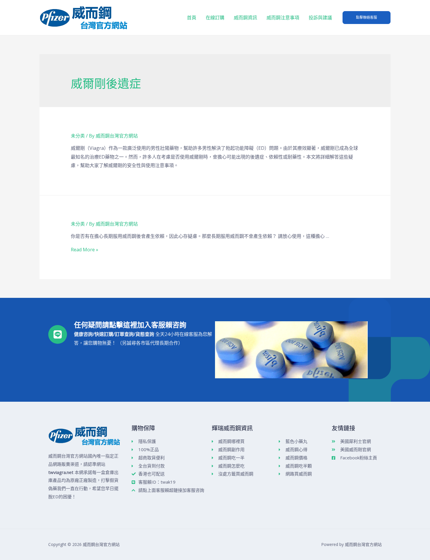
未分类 (78, 136)
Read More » (84, 249)
